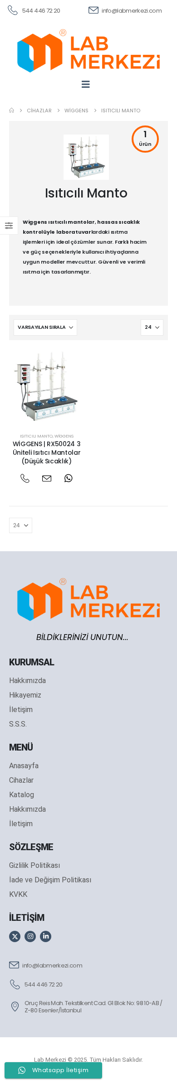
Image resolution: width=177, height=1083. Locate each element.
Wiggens (64, 436)
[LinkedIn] (45, 936)
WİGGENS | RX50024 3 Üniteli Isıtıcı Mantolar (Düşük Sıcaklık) (47, 452)
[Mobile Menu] (89, 84)
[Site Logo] (88, 51)
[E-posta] (46, 478)
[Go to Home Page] (11, 111)
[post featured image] (46, 386)
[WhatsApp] (68, 478)
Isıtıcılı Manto (36, 436)
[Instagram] (30, 936)
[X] (14, 936)
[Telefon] (25, 478)
